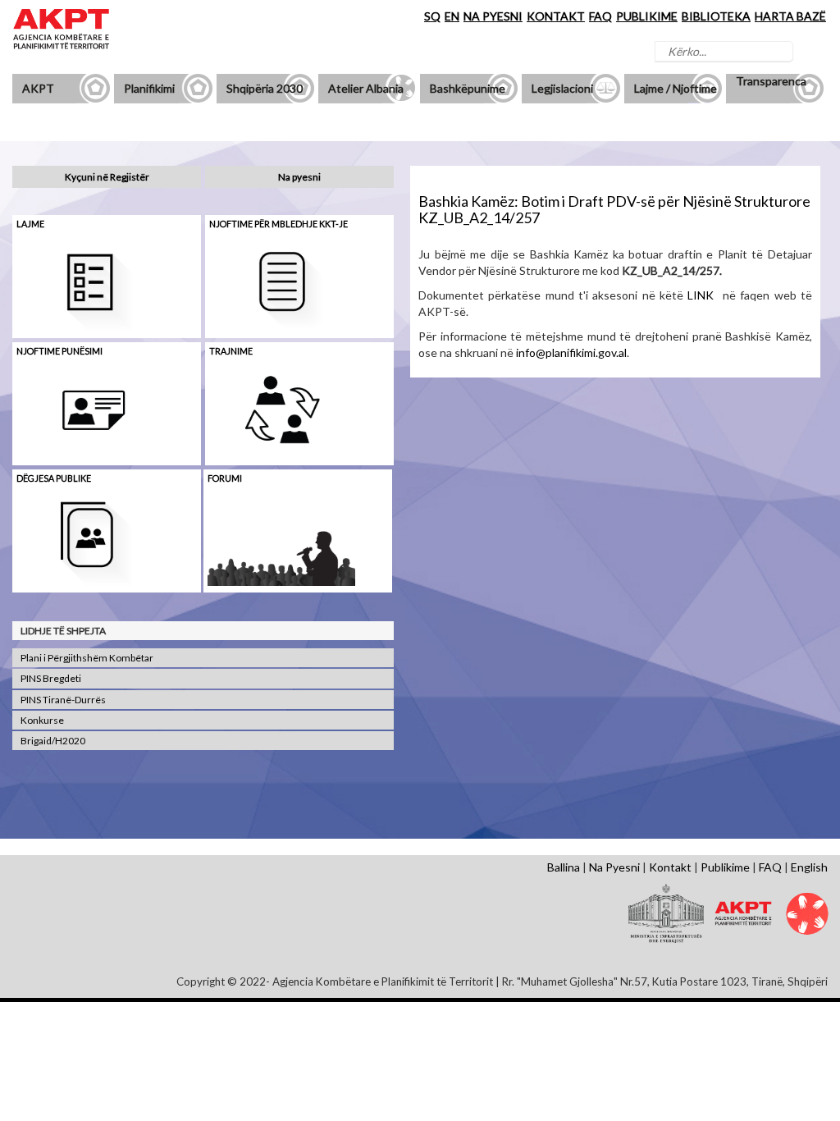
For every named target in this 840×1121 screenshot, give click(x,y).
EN (452, 16)
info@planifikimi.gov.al (571, 352)
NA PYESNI (493, 16)
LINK (700, 295)
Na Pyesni (614, 867)
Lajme (30, 223)
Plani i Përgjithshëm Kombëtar (87, 658)
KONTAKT (556, 16)
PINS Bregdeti (51, 678)
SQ (432, 16)
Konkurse (42, 720)
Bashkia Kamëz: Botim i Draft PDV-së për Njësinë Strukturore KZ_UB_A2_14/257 (614, 209)
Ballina (563, 867)
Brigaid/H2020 (53, 740)
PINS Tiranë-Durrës (63, 699)
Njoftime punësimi (59, 350)
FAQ (600, 16)
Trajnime (231, 350)
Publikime (725, 867)
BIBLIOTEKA (716, 16)
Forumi (225, 478)
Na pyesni (299, 177)
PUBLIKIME (647, 16)
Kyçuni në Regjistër (107, 177)
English (809, 867)
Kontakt (670, 867)
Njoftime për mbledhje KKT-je (278, 223)
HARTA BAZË (790, 16)
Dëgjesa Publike (53, 478)
